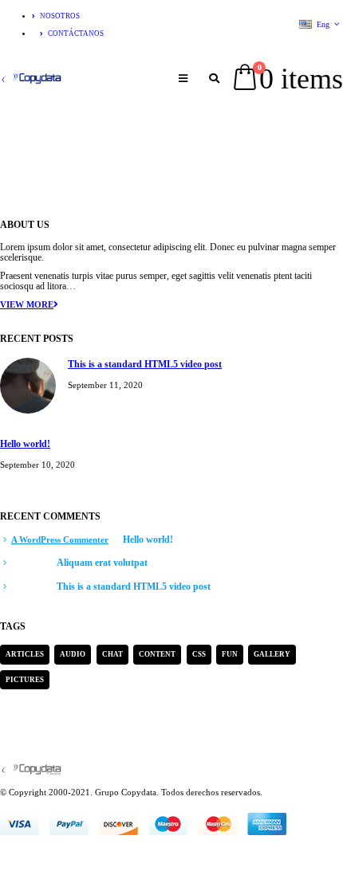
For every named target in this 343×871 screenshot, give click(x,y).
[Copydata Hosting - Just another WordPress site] (32, 78)
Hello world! (25, 444)
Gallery (272, 654)
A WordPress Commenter (59, 540)
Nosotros (60, 16)
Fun (230, 654)
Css (199, 654)
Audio (72, 654)
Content (157, 654)
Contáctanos (76, 33)
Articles (25, 654)
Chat (112, 654)
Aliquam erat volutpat (102, 563)
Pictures (25, 680)
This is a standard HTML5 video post (145, 364)
